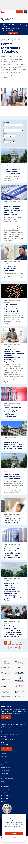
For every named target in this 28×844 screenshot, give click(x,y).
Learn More (13, 33)
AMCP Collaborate (5, 762)
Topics (5, 128)
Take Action (17, 39)
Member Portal (5, 773)
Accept (14, 833)
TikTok (6, 798)
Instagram (7, 795)
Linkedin (6, 792)
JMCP (2, 759)
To (4, 139)
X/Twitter (6, 789)
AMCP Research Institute (7, 778)
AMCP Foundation (5, 776)
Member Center (5, 770)
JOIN (19, 12)
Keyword (6, 122)
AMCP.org (3, 39)
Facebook (6, 786)
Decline (14, 837)
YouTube (6, 801)
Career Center (4, 765)
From (5, 133)
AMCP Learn (4, 756)
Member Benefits (5, 767)
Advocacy (10, 39)
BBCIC (2, 781)
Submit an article (6, 724)
